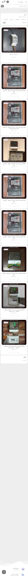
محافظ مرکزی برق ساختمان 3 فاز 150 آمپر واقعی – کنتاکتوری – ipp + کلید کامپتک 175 (14, 127)
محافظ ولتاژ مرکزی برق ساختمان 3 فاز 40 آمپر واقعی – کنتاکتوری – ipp (14, 274)
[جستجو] (2, 6)
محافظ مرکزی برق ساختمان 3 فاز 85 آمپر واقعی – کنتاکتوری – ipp (14, 237)
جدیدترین (23, 19)
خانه (24, 11)
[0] (3, 2)
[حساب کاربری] (8, 2)
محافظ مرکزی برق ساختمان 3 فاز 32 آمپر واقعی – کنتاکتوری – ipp (14, 164)
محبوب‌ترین (17, 19)
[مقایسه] (13, 60)
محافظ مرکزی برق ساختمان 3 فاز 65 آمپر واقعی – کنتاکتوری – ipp (14, 201)
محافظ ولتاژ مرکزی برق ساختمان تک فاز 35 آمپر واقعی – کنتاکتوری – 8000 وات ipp (14, 310)
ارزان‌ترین (6, 19)
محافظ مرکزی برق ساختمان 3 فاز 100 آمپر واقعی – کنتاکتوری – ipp (14, 91)
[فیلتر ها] (4, 572)
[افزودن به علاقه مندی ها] (10, 60)
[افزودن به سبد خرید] (18, 60)
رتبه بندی (11, 19)
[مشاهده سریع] (15, 60)
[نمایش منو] (26, 2)
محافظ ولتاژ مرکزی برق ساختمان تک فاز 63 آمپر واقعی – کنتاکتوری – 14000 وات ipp (14, 347)
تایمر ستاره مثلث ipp (14, 54)
